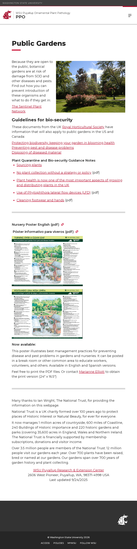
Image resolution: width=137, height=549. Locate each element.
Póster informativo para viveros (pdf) (43, 232)
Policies (59, 543)
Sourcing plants (29, 165)
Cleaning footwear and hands (40, 200)
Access (45, 543)
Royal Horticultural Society (83, 127)
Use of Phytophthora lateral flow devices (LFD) (54, 193)
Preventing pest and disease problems (43, 148)
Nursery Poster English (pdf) (35, 225)
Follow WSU (88, 543)
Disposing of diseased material (36, 152)
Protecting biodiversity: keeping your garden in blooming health (63, 143)
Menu (130, 15)
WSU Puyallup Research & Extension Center (68, 470)
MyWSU (72, 543)
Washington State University (22, 3)
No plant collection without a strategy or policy (54, 173)
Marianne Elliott (92, 372)
